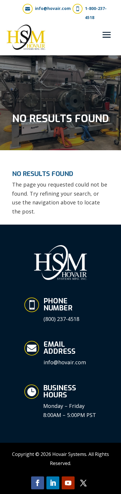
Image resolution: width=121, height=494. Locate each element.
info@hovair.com (53, 8)
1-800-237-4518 (96, 13)
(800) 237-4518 (61, 318)
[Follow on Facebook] (37, 482)
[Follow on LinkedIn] (52, 482)
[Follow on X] (83, 482)
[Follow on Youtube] (68, 482)
